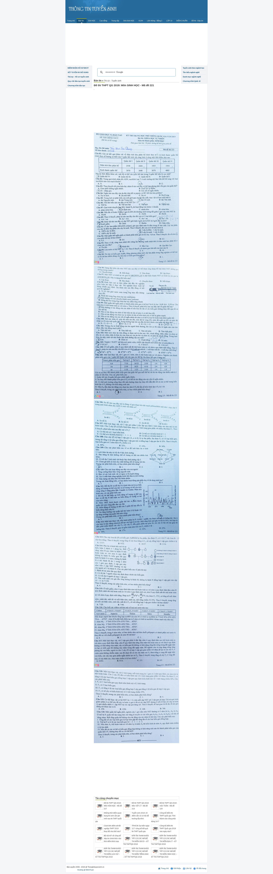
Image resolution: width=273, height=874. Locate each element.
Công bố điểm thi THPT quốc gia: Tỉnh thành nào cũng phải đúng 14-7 (163, 817)
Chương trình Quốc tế (191, 81)
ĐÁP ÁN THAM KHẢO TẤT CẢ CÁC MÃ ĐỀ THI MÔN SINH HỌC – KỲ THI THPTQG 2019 (164, 852)
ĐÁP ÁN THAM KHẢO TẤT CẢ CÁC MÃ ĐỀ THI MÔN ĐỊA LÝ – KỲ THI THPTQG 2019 (164, 840)
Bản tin (81, 21)
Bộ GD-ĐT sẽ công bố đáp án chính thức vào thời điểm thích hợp (112, 838)
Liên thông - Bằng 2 (154, 21)
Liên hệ (189, 868)
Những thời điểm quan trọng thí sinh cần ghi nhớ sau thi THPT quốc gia (108, 817)
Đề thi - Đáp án (197, 21)
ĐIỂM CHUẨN (181, 21)
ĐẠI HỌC (91, 21)
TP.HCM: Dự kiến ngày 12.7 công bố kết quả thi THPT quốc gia (140, 828)
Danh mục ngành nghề (192, 77)
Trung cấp (115, 21)
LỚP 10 (169, 21)
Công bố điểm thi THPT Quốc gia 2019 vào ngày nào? (168, 828)
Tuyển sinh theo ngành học (193, 68)
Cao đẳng (103, 21)
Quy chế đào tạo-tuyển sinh (79, 81)
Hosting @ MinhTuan (85, 870)
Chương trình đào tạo (76, 86)
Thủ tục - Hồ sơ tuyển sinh (78, 77)
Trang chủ (71, 21)
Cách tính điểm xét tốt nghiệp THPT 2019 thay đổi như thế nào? (112, 828)
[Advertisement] (136, 44)
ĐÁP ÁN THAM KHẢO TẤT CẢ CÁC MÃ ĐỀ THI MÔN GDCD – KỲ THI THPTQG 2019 (136, 840)
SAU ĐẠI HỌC (128, 21)
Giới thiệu (177, 868)
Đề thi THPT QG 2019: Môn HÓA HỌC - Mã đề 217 (113, 806)
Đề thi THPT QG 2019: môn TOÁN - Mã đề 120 (168, 806)
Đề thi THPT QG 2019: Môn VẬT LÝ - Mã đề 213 (140, 806)
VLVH (140, 21)
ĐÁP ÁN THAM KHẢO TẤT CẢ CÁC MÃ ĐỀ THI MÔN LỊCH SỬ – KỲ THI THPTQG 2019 (108, 852)
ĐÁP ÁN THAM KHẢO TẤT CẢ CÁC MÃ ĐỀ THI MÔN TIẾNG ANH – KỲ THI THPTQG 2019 (136, 852)
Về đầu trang (201, 868)
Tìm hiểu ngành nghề (191, 72)
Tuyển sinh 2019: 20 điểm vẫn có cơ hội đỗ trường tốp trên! (140, 816)
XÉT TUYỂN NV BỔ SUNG (78, 72)
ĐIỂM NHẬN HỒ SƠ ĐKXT (78, 68)
